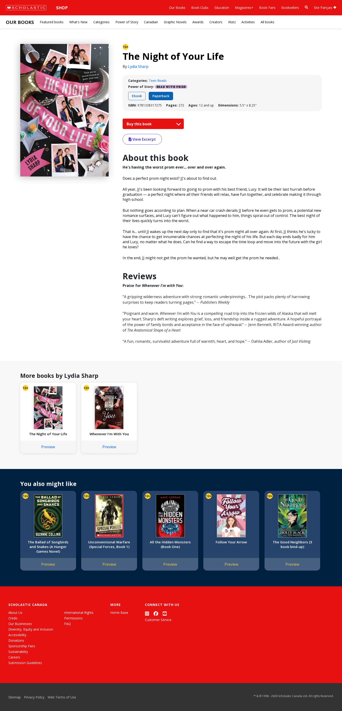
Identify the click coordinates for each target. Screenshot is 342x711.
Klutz (232, 22)
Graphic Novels (175, 22)
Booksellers (290, 7)
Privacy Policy (34, 697)
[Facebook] (156, 613)
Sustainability (18, 651)
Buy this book (140, 123)
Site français (323, 7)
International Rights (79, 612)
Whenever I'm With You (109, 434)
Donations (16, 640)
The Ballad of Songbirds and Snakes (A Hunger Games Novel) (48, 547)
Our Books (177, 7)
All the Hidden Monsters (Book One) (170, 544)
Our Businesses (20, 623)
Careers (14, 657)
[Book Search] (306, 7)
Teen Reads (158, 80)
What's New (78, 22)
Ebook (137, 96)
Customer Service (158, 620)
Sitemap (14, 697)
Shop (62, 7)
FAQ (67, 623)
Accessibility (17, 635)
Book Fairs (267, 7)
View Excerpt (143, 139)
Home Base (119, 612)
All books (267, 22)
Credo (12, 618)
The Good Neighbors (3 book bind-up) (292, 544)
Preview (48, 446)
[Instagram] (147, 613)
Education (221, 7)
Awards (198, 22)
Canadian (151, 22)
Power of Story (126, 22)
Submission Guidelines (25, 663)
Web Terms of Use (62, 697)
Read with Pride (171, 87)
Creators (215, 22)
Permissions (73, 618)
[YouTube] (165, 613)
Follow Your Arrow (231, 542)
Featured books (52, 22)
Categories (101, 22)
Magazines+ (244, 7)
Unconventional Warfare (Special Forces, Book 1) (109, 544)
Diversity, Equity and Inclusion (30, 629)
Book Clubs (199, 7)
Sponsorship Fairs (21, 646)
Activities (248, 22)
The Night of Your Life (48, 434)
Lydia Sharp (138, 66)
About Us (15, 612)
